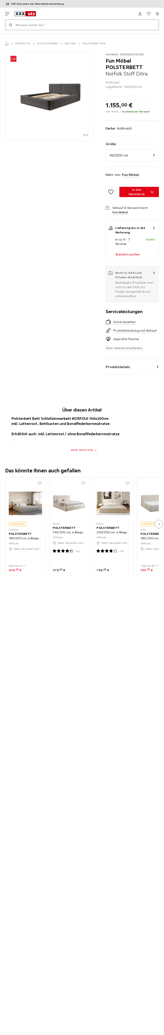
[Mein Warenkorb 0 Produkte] (157, 14)
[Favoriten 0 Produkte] (148, 14)
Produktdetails (118, 367)
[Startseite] (7, 43)
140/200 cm (118, 155)
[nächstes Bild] (159, 524)
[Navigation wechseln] (7, 14)
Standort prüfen (127, 254)
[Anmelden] (140, 14)
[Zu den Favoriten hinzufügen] (111, 192)
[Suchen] (10, 25)
